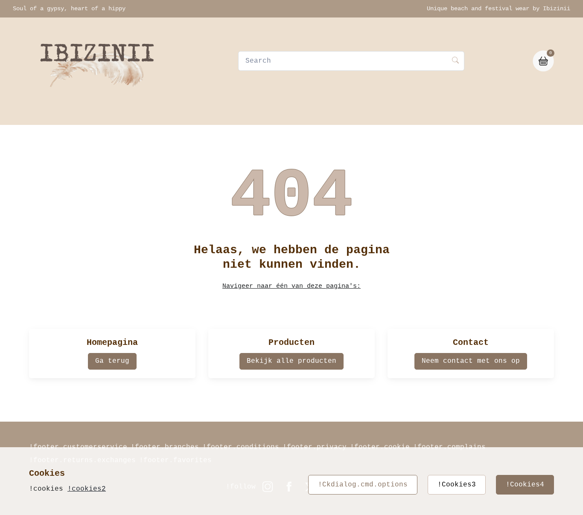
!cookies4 (525, 485)
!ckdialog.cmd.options (363, 485)
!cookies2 (86, 489)
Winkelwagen (317, 114)
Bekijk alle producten (291, 361)
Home (179, 114)
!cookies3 (456, 485)
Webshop (218, 114)
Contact (264, 114)
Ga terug (112, 361)
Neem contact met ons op (471, 361)
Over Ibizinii (384, 114)
